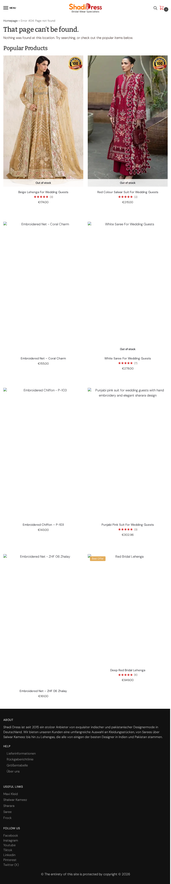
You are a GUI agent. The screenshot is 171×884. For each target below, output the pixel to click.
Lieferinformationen (21, 753)
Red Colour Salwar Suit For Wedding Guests (127, 192)
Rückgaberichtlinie (20, 759)
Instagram (10, 840)
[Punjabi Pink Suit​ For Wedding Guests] (128, 453)
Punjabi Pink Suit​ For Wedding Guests (128, 525)
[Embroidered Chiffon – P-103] (43, 453)
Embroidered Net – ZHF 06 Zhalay (43, 691)
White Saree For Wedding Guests (127, 358)
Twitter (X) (11, 865)
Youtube (9, 845)
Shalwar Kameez (15, 800)
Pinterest (9, 860)
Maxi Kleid (10, 794)
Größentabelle (17, 765)
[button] (162, 8)
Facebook (10, 835)
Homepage (10, 21)
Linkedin (9, 855)
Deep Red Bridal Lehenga (127, 670)
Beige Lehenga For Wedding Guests (43, 192)
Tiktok (7, 850)
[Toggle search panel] (155, 8)
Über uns (13, 771)
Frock (7, 818)
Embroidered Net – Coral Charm (43, 358)
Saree (7, 812)
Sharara (8, 806)
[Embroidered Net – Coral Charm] (43, 287)
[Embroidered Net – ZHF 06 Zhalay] (43, 620)
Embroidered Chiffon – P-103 (43, 525)
